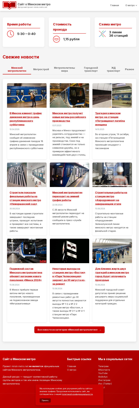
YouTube (103, 373)
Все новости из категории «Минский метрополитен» (68, 329)
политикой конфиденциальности (77, 394)
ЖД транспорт (113, 69)
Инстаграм (104, 380)
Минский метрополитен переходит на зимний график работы (67, 196)
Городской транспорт (91, 69)
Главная (114, 5)
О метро (130, 5)
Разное (129, 69)
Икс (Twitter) (105, 383)
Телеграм (103, 366)
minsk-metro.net (20, 366)
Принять (45, 400)
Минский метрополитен (17, 69)
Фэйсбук (103, 376)
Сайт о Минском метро (24, 5)
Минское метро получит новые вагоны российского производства (69, 117)
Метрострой (41, 69)
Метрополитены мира (64, 69)
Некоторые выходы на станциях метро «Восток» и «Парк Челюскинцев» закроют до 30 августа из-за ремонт (68, 276)
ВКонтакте (104, 369)
